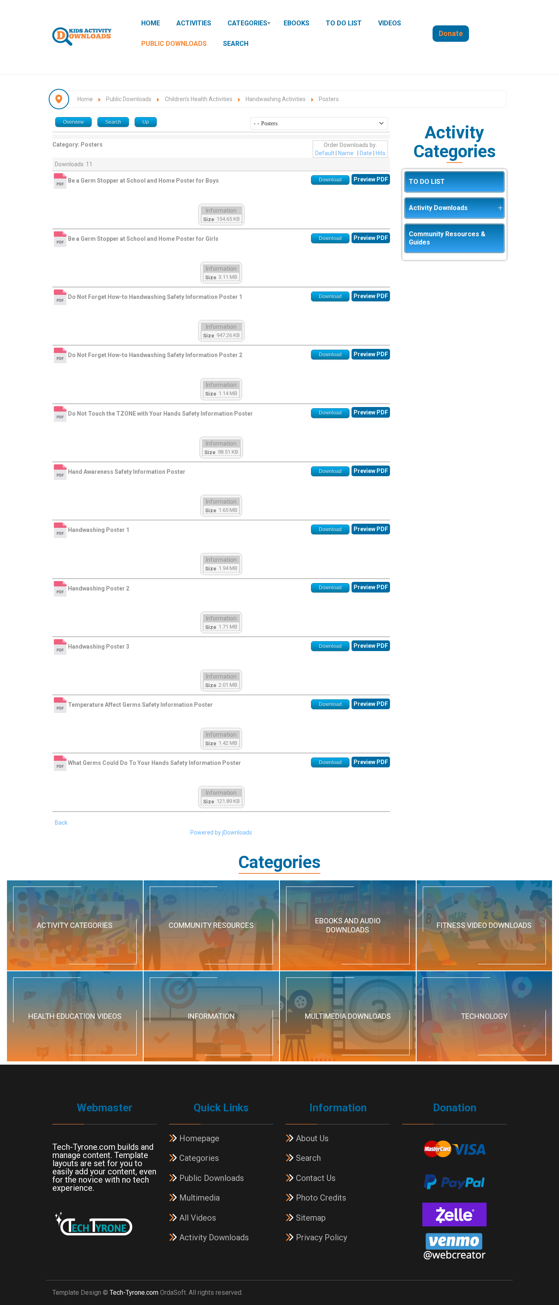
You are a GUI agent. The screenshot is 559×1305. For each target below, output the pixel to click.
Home (150, 23)
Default (324, 153)
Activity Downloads (438, 208)
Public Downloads (174, 43)
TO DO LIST (344, 23)
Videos (389, 23)
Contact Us (315, 1178)
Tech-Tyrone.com (134, 1292)
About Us (311, 1138)
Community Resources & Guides (447, 238)
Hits (380, 153)
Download (330, 180)
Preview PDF (371, 179)
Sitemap (310, 1218)
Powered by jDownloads (221, 832)
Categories (247, 23)
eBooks (296, 23)
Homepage (198, 1138)
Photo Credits (320, 1198)
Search (235, 43)
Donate (451, 33)
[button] (500, 208)
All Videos (196, 1218)
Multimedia (198, 1198)
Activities (193, 23)
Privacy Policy (320, 1237)
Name (346, 153)
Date (366, 153)
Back (61, 822)
